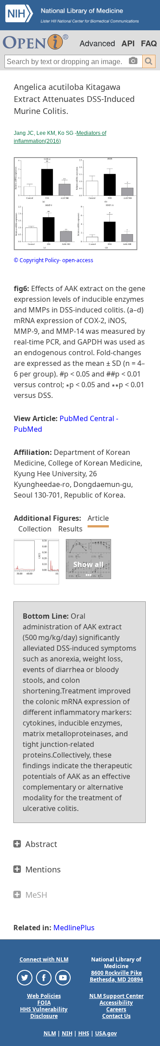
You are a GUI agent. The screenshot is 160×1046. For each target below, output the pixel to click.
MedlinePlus (74, 927)
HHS (83, 1033)
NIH (67, 1033)
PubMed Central (87, 418)
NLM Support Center (116, 996)
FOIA (44, 1002)
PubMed (28, 429)
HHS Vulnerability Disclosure (44, 1012)
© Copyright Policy (36, 260)
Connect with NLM (44, 959)
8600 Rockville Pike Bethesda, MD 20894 (116, 976)
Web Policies (44, 996)
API (128, 43)
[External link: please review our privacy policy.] (24, 977)
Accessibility (116, 1002)
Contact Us (116, 1016)
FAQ (149, 43)
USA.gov (106, 1033)
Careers (116, 1009)
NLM (50, 1033)
